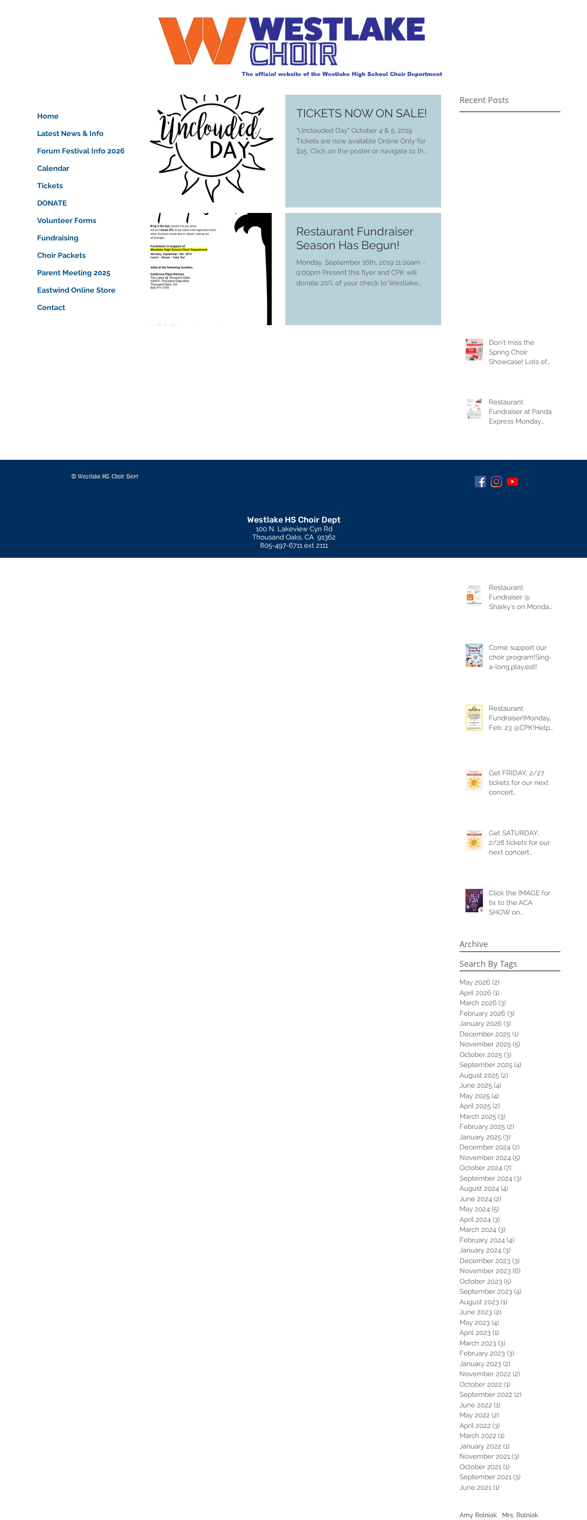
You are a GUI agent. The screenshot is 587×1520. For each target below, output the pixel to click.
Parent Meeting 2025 (71, 272)
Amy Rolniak (478, 1515)
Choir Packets (61, 255)
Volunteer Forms (66, 220)
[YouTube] (512, 481)
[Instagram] (496, 481)
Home (48, 116)
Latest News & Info (70, 133)
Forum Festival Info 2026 (71, 151)
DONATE (52, 203)
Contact (51, 307)
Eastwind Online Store (71, 290)
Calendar (53, 168)
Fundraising (57, 238)
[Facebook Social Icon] (480, 481)
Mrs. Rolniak (520, 1515)
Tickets (50, 185)
